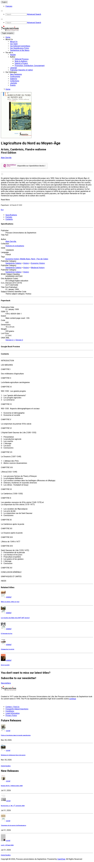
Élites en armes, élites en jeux (10, 601)
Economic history (12, 259)
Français (9, 6)
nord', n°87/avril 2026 (7, 845)
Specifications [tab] (11, 215)
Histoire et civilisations (15, 246)
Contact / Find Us (12, 707)
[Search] (2, 19)
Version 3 (19, 340)
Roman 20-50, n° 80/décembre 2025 (12, 785)
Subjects (13, 79)
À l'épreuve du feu (6, 633)
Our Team (14, 44)
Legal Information (13, 713)
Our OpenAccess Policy (19, 48)
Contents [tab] (9, 219)
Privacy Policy (11, 715)
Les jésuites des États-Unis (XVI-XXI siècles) (15, 618)
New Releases (16, 74)
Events (13, 85)
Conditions (10, 711)
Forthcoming (15, 76)
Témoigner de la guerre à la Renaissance (13, 825)
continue (72, 699)
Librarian (13, 68)
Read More (5, 200)
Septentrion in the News (19, 50)
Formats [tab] (9, 217)
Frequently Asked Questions (17, 709)
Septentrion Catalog (13, 263)
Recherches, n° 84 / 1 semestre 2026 (13, 805)
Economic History (38, 263)
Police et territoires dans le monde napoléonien (16, 735)
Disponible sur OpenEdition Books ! (31, 166)
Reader (13, 55)
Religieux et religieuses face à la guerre (13, 755)
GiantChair (61, 859)
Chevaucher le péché (7, 649)
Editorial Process (22, 59)
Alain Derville (6, 158)
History (26, 263)
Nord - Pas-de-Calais (39, 259)
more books (6, 766)
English (4, 2)
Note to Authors (21, 61)
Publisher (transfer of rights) (21, 70)
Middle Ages (25, 259)
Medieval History (38, 268)
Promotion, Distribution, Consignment (29, 66)
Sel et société (5, 665)
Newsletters (6, 683)
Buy (2, 210)
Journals (13, 83)
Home (8, 37)
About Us (13, 42)
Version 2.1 (10, 340)
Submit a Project (21, 63)
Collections (14, 81)
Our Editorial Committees (20, 46)
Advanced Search (34, 14)
